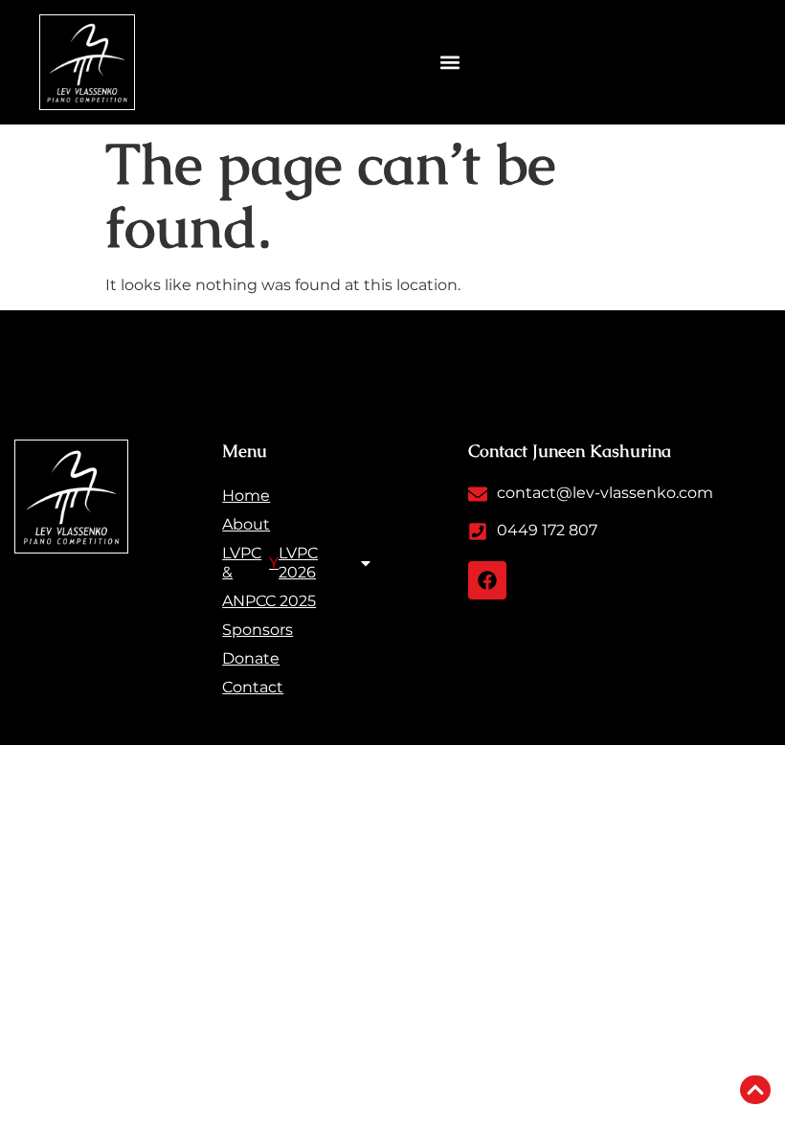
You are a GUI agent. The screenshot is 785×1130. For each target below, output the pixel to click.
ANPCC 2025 (269, 601)
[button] (450, 63)
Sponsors (257, 630)
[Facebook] (487, 580)
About (246, 524)
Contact (252, 687)
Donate (251, 658)
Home (246, 495)
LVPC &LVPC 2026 (270, 562)
